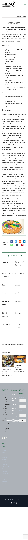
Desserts (22, 344)
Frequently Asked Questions (14, 419)
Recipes (4, 346)
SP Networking (6, 344)
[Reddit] (20, 241)
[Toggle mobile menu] (25, 4)
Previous (18, 16)
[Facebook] (11, 241)
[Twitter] (16, 241)
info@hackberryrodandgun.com (7, 420)
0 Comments (7, 376)
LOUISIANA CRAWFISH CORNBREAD (18, 368)
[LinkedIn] (24, 241)
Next (23, 16)
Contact (14, 404)
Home (13, 394)
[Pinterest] (22, 245)
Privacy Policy (21, 499)
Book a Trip (14, 400)
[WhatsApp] (11, 245)
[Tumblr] (17, 245)
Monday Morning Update (14, 411)
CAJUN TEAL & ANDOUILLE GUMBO (6, 372)
